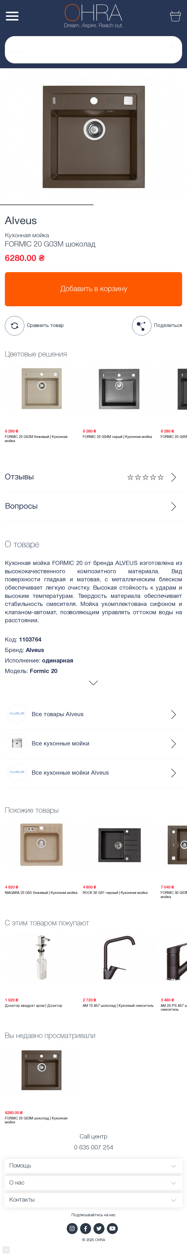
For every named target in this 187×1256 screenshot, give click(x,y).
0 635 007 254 (93, 1148)
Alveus (21, 221)
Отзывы (19, 477)
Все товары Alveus (58, 714)
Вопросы (21, 506)
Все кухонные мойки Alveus (70, 773)
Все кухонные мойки (60, 744)
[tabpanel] (93, 136)
